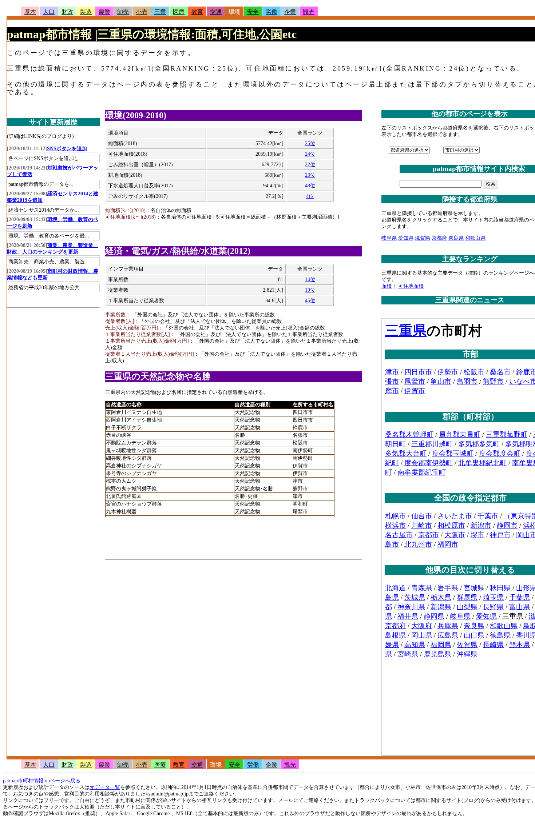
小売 (141, 12)
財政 (67, 12)
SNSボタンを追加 (67, 148)
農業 (104, 12)
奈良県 (456, 238)
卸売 (123, 12)
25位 (310, 143)
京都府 (439, 238)
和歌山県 (475, 238)
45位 (310, 300)
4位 (310, 196)
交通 (216, 12)
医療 (179, 12)
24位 (310, 154)
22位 (310, 164)
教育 (197, 12)
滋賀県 (422, 238)
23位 (310, 175)
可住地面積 (411, 286)
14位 (310, 279)
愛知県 (405, 238)
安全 (253, 12)
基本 (30, 12)
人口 (49, 12)
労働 (271, 12)
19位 (310, 290)
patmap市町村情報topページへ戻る (41, 780)
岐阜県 (389, 238)
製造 (86, 12)
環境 (234, 12)
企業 (290, 12)
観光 (308, 12)
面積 (386, 286)
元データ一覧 (105, 787)
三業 (160, 12)
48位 (310, 185)
